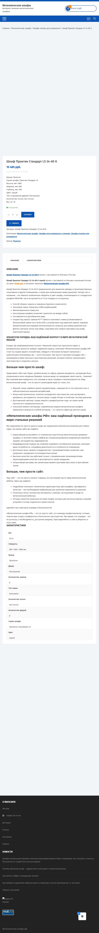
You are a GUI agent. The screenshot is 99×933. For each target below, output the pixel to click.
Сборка (5, 844)
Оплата (5, 830)
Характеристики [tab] (34, 260)
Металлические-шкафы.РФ (56, 283)
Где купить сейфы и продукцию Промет (20, 876)
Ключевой (13, 594)
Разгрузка (6, 837)
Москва (5, 808)
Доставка (6, 823)
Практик (17, 241)
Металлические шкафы (16, 5)
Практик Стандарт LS (20, 627)
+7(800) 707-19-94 (13, 815)
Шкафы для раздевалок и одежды (54, 233)
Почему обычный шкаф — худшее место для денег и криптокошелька (34, 869)
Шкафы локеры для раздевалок (46, 28)
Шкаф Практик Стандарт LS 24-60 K (22, 275)
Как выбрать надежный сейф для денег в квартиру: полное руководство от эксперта (41, 883)
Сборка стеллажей (10, 890)
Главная (5, 28)
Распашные (14, 571)
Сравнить (15, 223)
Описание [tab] (14, 260)
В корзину (28, 215)
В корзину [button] (15, 713)
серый (12, 638)
